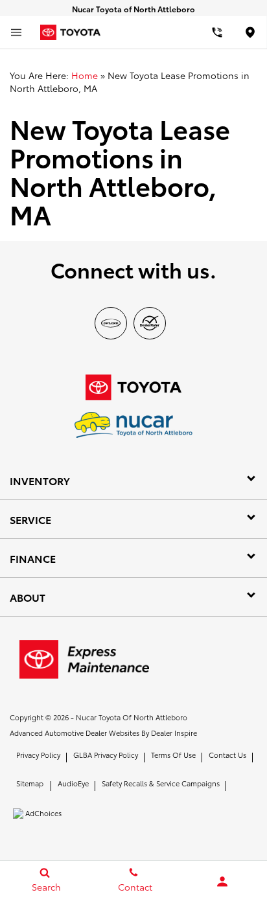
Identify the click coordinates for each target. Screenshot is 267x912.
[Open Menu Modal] (16, 32)
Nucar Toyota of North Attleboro (131, 717)
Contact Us (227, 754)
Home (84, 75)
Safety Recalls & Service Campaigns (161, 783)
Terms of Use (173, 754)
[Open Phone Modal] (217, 32)
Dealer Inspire (174, 732)
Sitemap (29, 783)
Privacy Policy (38, 754)
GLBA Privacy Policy (105, 754)
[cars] (111, 323)
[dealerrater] (150, 323)
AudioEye (73, 783)
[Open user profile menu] (222, 881)
